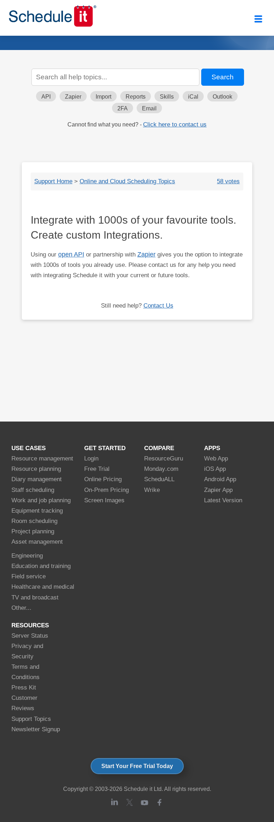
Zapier (73, 96)
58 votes (228, 181)
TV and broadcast (35, 597)
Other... (21, 607)
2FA (122, 108)
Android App (220, 479)
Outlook (222, 96)
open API (71, 254)
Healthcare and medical (42, 586)
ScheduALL (159, 479)
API (46, 96)
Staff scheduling (32, 490)
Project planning (32, 531)
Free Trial (97, 468)
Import (103, 96)
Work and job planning (41, 500)
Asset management (37, 541)
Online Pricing (103, 479)
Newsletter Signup (35, 729)
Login (91, 458)
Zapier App (218, 490)
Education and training (41, 566)
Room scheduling (34, 521)
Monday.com (161, 468)
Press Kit (23, 687)
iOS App (215, 468)
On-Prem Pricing (106, 490)
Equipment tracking (37, 510)
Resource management (42, 458)
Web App (216, 458)
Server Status (29, 635)
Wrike (152, 490)
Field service (28, 576)
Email (149, 108)
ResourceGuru (163, 458)
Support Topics (31, 719)
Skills (167, 96)
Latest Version (223, 500)
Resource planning (36, 468)
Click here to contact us (175, 124)
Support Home (53, 181)
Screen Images (104, 500)
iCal (193, 96)
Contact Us (158, 305)
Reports (136, 96)
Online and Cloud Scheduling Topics (127, 181)
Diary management (36, 479)
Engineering (27, 555)
